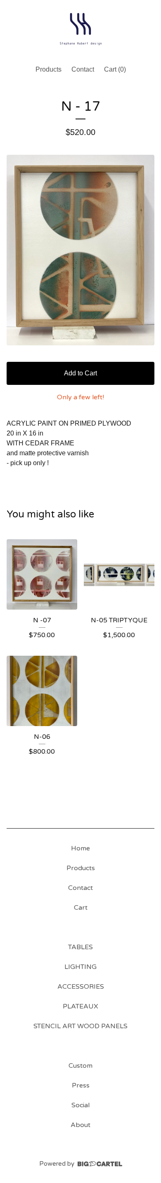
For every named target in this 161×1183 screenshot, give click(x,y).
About (80, 1125)
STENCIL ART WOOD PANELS (80, 1026)
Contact (82, 69)
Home (80, 848)
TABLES (80, 947)
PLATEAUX (80, 1006)
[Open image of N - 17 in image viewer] (80, 250)
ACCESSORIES (80, 987)
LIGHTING (80, 967)
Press (81, 1085)
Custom (80, 1066)
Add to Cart (80, 373)
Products (49, 69)
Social (80, 1105)
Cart (81, 908)
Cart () (115, 69)
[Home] (80, 28)
